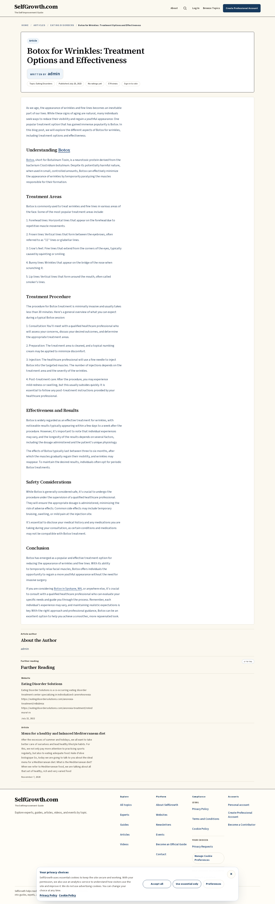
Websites (161, 815)
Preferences (213, 884)
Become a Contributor (241, 825)
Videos (124, 844)
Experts (124, 815)
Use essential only (187, 884)
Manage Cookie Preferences (203, 858)
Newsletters (163, 825)
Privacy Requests (202, 847)
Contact (161, 854)
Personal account (238, 805)
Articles (39, 25)
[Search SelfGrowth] (185, 8)
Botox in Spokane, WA (68, 589)
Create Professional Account (240, 815)
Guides (124, 825)
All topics (126, 805)
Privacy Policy (200, 809)
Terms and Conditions (205, 819)
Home (25, 25)
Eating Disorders (62, 25)
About (174, 8)
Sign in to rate (131, 83)
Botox (64, 150)
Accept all (157, 884)
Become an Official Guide (171, 844)
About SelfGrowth (167, 805)
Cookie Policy (200, 829)
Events (160, 835)
